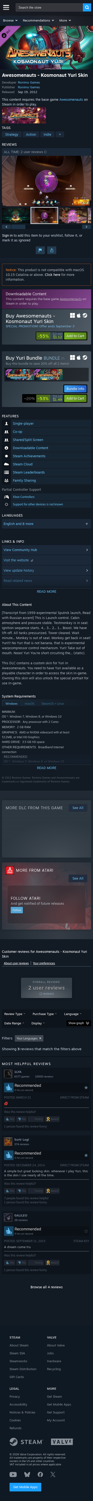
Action (31, 134)
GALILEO (20, 1215)
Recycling (54, 1369)
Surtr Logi (21, 1139)
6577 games (21, 1076)
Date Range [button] (12, 1023)
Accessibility (18, 1404)
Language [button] (71, 1014)
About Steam (19, 1345)
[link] (49, 336)
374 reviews (21, 1144)
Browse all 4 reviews (47, 1287)
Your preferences (44, 963)
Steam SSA (17, 1353)
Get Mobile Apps (25, 1487)
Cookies (15, 1420)
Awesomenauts (71, 99)
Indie (47, 134)
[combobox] (49, 7)
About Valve (56, 1345)
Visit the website (17, 560)
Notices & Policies (22, 1412)
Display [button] (36, 1023)
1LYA (17, 1072)
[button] (11, 20)
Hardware (54, 1361)
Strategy (11, 134)
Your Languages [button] (27, 1038)
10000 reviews (44, 1076)
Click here (52, 275)
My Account (56, 1420)
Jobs (50, 1353)
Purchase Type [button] (43, 1014)
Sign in (7, 235)
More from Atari (34, 870)
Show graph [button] (76, 1023)
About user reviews (16, 963)
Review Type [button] (13, 1014)
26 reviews (21, 1220)
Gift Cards (17, 1377)
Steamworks (18, 1361)
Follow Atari (26, 898)
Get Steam (54, 1396)
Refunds (15, 1428)
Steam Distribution (23, 1369)
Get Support (56, 1412)
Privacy (15, 1396)
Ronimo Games (29, 82)
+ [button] (60, 134)
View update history (19, 570)
